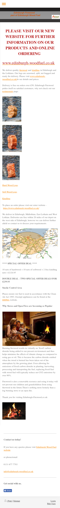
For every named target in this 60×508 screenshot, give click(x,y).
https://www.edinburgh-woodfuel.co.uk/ (21, 208)
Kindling (6, 198)
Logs (15, 191)
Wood (10, 191)
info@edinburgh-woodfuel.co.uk (18, 471)
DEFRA (5, 299)
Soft (4, 191)
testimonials (7, 91)
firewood (23, 70)
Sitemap (16, 500)
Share (8, 491)
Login (53, 500)
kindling (36, 70)
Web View (51, 503)
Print (9, 500)
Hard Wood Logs (10, 185)
